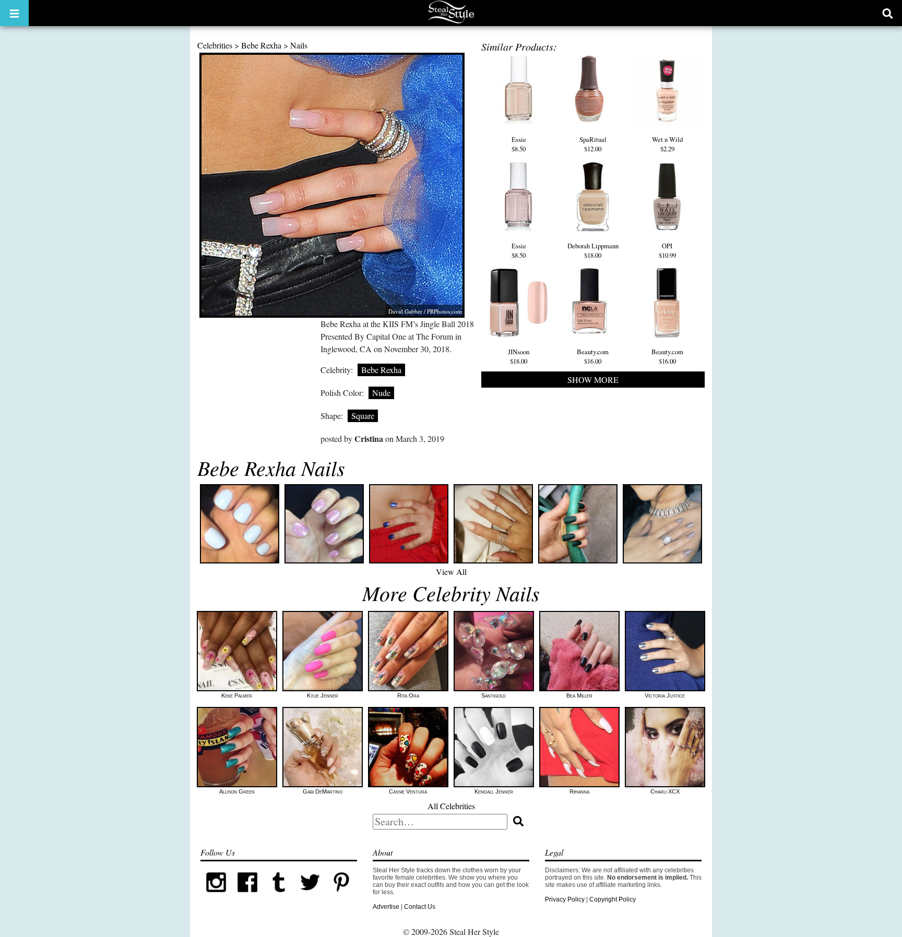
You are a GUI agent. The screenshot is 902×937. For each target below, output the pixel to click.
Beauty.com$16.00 (593, 356)
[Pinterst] (341, 895)
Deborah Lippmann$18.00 (593, 250)
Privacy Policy (565, 899)
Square (362, 415)
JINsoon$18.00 (518, 356)
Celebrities (214, 45)
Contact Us (419, 906)
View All (451, 571)
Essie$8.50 (519, 144)
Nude (381, 392)
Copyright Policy (612, 899)
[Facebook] (247, 895)
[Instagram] (216, 895)
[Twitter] (310, 895)
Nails (298, 45)
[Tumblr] (278, 895)
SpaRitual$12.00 (593, 144)
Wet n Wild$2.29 (667, 144)
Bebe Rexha (261, 45)
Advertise (386, 906)
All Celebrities (451, 805)
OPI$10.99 (667, 250)
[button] (14, 13)
